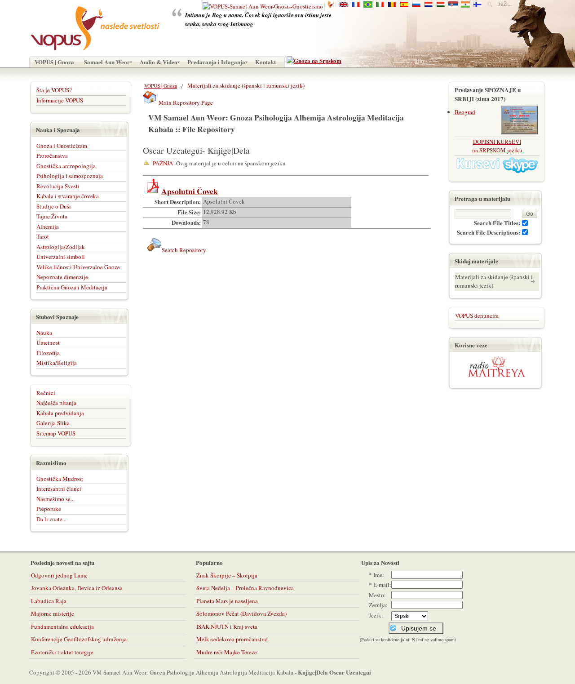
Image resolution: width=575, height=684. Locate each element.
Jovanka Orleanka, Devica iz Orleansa (77, 588)
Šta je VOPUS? (54, 90)
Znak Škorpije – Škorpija (226, 575)
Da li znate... (51, 519)
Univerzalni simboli (60, 257)
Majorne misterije (52, 613)
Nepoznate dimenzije (62, 277)
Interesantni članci (58, 488)
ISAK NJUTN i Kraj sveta (226, 626)
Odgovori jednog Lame (59, 575)
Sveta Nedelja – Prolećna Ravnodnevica (245, 588)
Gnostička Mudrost (59, 479)
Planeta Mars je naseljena (227, 601)
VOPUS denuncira (477, 315)
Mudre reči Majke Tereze (226, 652)
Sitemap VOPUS (55, 433)
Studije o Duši (53, 206)
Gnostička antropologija (66, 166)
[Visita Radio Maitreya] (497, 375)
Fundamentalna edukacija (62, 626)
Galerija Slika (53, 423)
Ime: (378, 575)
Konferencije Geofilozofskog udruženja (79, 639)
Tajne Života (51, 216)
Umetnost (48, 342)
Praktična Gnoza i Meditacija (71, 287)
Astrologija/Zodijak (60, 247)
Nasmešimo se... (55, 499)
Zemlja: (378, 605)
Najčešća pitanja (56, 403)
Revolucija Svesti (58, 186)
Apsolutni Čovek (189, 191)
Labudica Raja (48, 601)
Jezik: (376, 615)
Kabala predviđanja (60, 413)
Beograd (465, 112)
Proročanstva (52, 155)
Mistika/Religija (56, 363)
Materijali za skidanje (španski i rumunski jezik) (494, 281)
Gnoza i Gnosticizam (61, 146)
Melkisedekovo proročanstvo (232, 639)
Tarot (42, 236)
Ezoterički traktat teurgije (62, 652)
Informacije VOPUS (59, 100)
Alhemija (47, 226)
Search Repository (184, 250)
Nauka (44, 333)
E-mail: (382, 585)
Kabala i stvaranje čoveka (67, 196)
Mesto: (377, 595)
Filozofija (48, 353)
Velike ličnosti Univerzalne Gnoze (78, 267)
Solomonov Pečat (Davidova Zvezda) (241, 613)
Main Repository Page (185, 102)
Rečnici (45, 393)
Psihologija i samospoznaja (69, 176)
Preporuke (48, 509)
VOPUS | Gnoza (160, 85)
